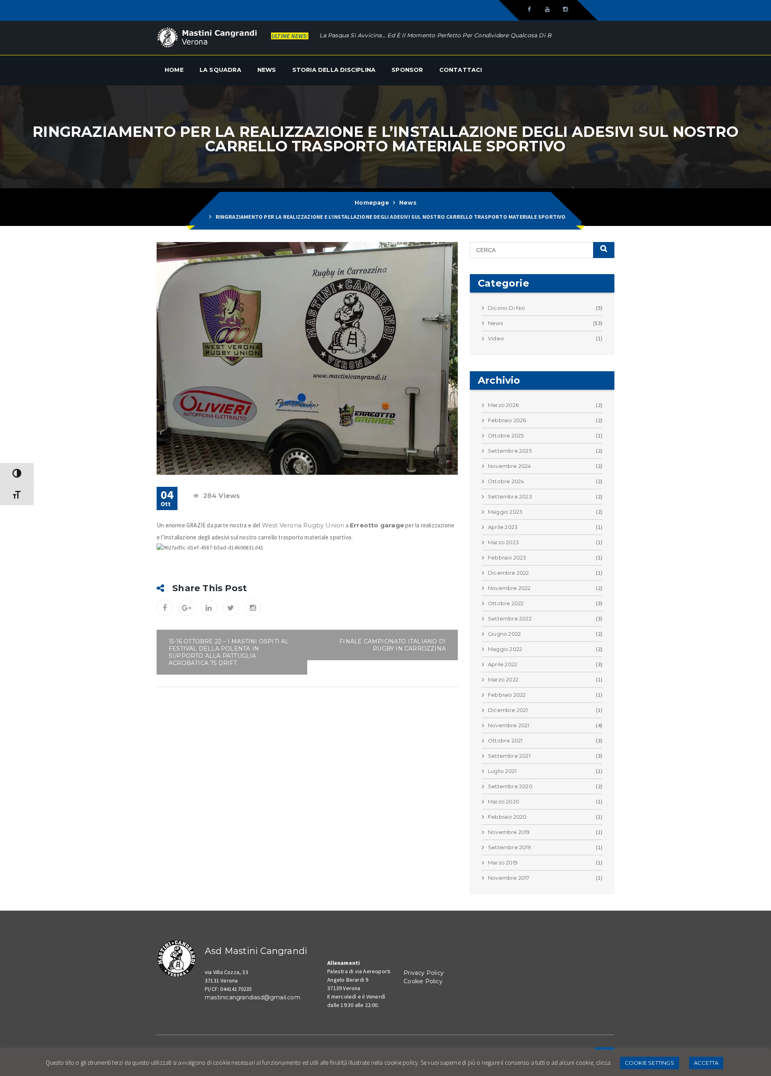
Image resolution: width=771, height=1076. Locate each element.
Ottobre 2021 (505, 740)
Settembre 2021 (509, 756)
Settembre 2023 (510, 496)
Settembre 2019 (509, 847)
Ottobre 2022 (506, 603)
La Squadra (220, 70)
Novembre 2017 (509, 878)
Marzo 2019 (503, 862)
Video (496, 338)
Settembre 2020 (510, 786)
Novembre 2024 (509, 466)
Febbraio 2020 (507, 817)
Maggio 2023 (505, 512)
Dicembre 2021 (508, 710)
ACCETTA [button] (706, 1063)
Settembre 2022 (510, 618)
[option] (420, 35)
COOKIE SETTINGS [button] (649, 1063)
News (266, 70)
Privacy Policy (424, 972)
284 (221, 496)
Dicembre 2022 (508, 573)
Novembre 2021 (509, 725)
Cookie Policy (423, 981)
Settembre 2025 (510, 450)
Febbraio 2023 (507, 557)
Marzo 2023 (503, 542)
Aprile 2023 (503, 527)
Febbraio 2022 (507, 695)
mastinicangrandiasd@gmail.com (252, 997)
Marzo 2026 (503, 405)
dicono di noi (506, 308)
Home (174, 70)
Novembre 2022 (509, 588)
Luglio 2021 (502, 771)
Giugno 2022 (504, 634)
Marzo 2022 (503, 679)
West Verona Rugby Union (303, 525)
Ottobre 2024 (506, 481)
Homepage (372, 202)
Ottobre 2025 (506, 435)
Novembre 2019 (509, 832)
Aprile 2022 (502, 664)
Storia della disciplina (334, 70)
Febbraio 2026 (507, 420)
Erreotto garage (377, 525)
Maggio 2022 (505, 649)
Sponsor (407, 70)
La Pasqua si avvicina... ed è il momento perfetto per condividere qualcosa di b (399, 35)
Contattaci (460, 70)
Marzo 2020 (503, 801)
